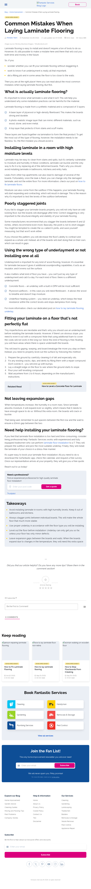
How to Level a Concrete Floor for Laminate (62, 386)
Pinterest (42, 864)
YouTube (49, 864)
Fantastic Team (12, 38)
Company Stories (11, 818)
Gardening (65, 804)
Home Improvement (16, 12)
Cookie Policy (38, 811)
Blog (6, 12)
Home (35, 800)
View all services (45, 736)
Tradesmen (65, 811)
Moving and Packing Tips (14, 811)
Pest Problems (10, 814)
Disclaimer (37, 821)
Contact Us (37, 814)
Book (77, 4)
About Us (36, 804)
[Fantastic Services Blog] (45, 4)
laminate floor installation (56, 442)
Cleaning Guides (11, 807)
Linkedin (62, 864)
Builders (64, 814)
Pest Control (66, 825)
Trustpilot (11, 493)
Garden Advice (10, 804)
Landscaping (66, 807)
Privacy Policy (38, 807)
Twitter (36, 864)
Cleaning (64, 800)
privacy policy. (55, 777)
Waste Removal (67, 821)
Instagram (55, 864)
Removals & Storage (69, 818)
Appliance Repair (68, 828)
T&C (34, 818)
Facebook (29, 864)
